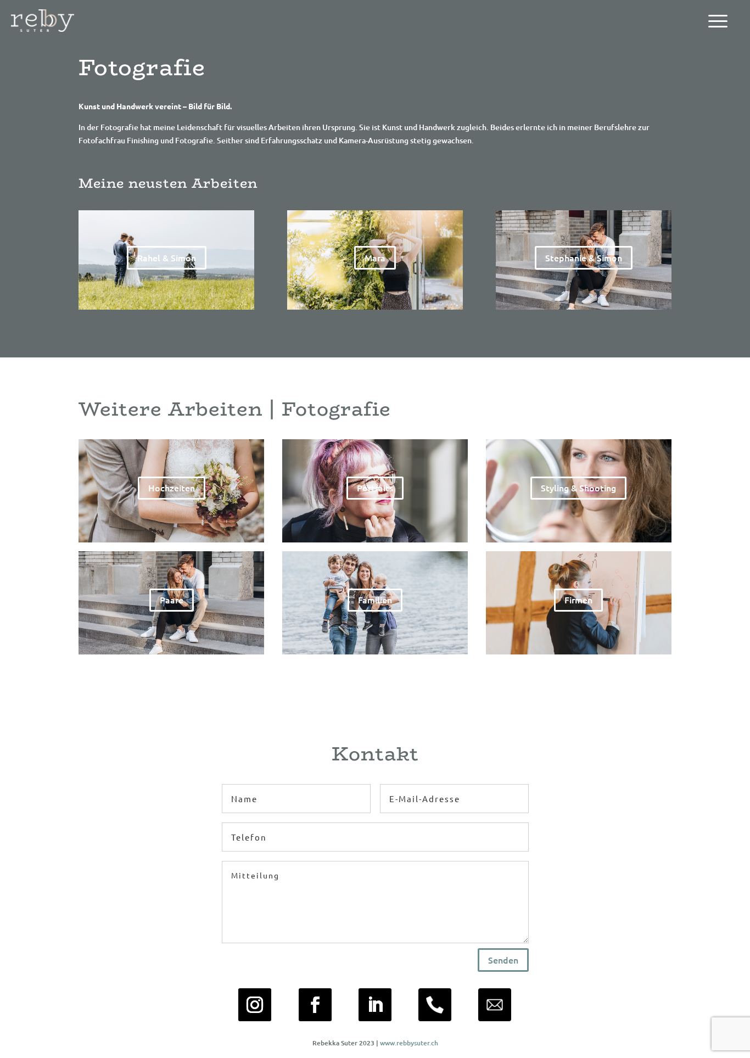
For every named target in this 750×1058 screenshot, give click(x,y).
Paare (171, 600)
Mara (375, 257)
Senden (503, 960)
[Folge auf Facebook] (315, 1004)
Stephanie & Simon (583, 257)
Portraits (375, 488)
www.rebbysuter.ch (409, 1043)
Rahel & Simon (166, 257)
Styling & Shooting (578, 488)
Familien (375, 600)
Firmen (578, 600)
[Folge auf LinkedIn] (375, 1004)
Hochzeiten (171, 488)
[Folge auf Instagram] (254, 1004)
